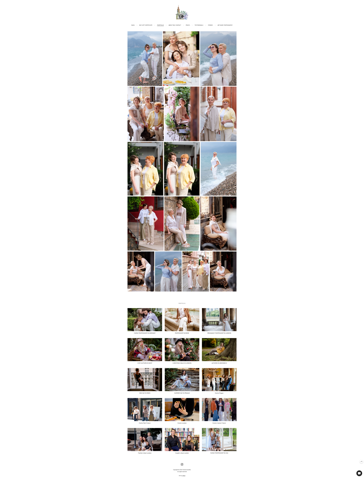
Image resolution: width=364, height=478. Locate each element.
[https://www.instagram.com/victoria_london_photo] (182, 464)
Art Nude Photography (225, 25)
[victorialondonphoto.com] (182, 12)
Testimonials (199, 25)
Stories (210, 25)
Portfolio (160, 25)
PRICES (188, 25)
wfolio (183, 475)
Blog (133, 25)
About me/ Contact (175, 25)
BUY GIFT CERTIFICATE (145, 25)
